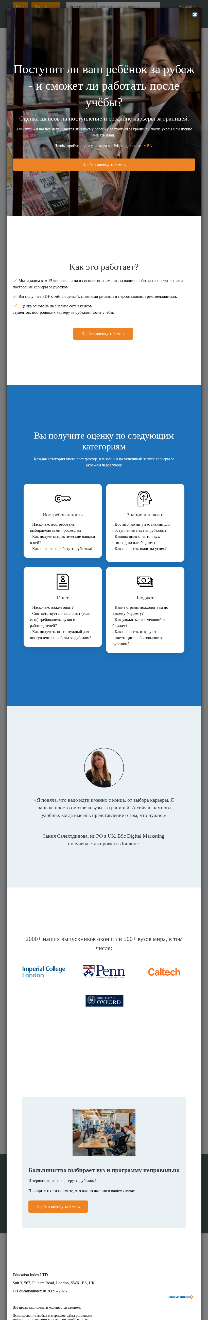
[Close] (195, 14)
